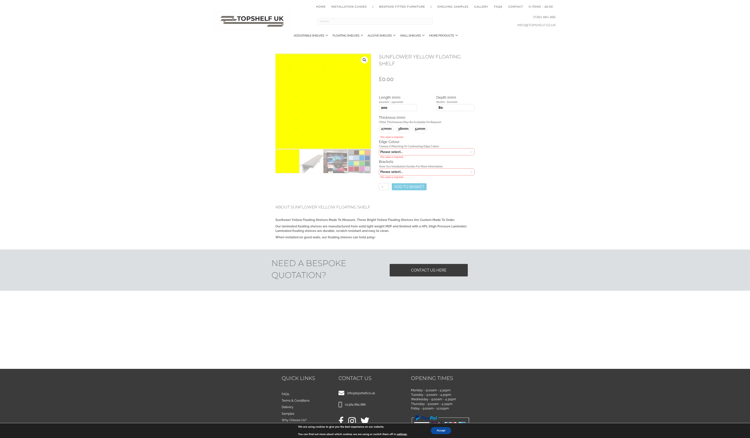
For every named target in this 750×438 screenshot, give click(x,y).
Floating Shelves (345, 35)
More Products (441, 35)
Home (321, 6)
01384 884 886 (544, 17)
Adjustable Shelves (309, 35)
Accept (441, 430)
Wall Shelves (410, 35)
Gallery (481, 6)
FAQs (498, 6)
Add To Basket (409, 186)
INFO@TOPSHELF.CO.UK (536, 25)
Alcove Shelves (380, 35)
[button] (326, 35)
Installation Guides (349, 6)
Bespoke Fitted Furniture (402, 6)
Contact (515, 6)
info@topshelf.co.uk (361, 393)
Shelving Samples (453, 6)
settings (402, 434)
